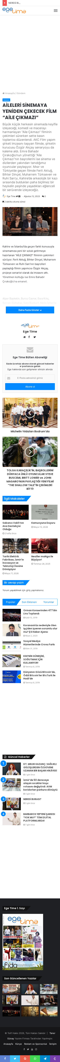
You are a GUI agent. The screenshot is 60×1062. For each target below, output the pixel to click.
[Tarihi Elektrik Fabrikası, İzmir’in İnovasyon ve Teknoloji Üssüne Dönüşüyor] (15, 545)
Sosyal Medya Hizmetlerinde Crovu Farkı (39, 642)
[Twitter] (28, 1049)
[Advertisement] (30, 48)
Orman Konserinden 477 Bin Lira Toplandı (40, 612)
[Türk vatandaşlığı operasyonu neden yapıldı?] (49, 1000)
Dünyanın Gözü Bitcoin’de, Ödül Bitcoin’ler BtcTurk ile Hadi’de (39, 675)
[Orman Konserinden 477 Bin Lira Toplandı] (11, 615)
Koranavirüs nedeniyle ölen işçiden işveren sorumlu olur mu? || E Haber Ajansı (40, 629)
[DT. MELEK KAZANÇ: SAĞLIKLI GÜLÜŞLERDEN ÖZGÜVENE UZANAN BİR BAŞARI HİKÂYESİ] (11, 769)
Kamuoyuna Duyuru (43, 523)
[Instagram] (36, 1049)
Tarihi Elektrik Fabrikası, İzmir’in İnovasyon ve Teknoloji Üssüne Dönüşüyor (13, 563)
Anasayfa (9, 93)
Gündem (20, 93)
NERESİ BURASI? (17, 3)
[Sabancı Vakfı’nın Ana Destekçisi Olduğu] (15, 512)
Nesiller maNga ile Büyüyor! (42, 558)
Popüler (10, 602)
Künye (18, 1044)
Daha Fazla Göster (29, 310)
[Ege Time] (14, 10)
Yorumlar (48, 602)
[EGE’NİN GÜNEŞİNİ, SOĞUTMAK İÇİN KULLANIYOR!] (11, 661)
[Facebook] (24, 1049)
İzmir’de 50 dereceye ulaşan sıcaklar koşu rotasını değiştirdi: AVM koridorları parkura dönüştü (40, 785)
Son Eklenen (29, 602)
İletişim (52, 1044)
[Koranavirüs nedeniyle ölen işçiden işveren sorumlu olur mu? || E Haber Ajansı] (11, 630)
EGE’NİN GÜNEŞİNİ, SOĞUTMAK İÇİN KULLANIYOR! (33, 659)
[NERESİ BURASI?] (11, 804)
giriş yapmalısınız (35, 590)
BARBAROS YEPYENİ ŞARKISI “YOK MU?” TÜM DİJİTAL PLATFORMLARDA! (39, 817)
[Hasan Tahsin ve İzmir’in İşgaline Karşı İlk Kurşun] (11, 989)
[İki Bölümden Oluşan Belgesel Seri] (49, 1011)
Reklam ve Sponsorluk (35, 1044)
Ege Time (11, 196)
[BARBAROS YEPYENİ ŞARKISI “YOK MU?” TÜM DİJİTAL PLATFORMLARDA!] (11, 819)
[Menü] (56, 10)
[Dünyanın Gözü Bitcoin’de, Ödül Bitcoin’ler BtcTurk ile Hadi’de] (11, 676)
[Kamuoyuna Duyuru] (44, 512)
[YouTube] (32, 1049)
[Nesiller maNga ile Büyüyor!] (44, 545)
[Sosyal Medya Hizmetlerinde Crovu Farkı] (11, 646)
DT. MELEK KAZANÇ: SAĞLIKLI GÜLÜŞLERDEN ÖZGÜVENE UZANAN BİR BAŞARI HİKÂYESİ (40, 767)
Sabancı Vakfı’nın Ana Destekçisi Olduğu (13, 526)
